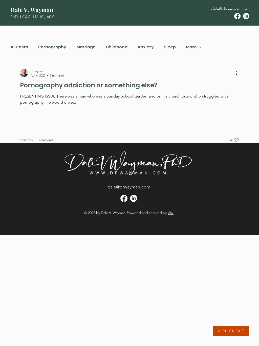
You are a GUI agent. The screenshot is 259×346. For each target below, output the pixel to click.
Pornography (52, 47)
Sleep (170, 47)
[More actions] (238, 73)
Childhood (116, 47)
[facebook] (237, 16)
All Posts (19, 47)
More (191, 47)
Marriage (86, 47)
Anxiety (146, 47)
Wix (171, 212)
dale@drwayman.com (230, 9)
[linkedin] (246, 16)
